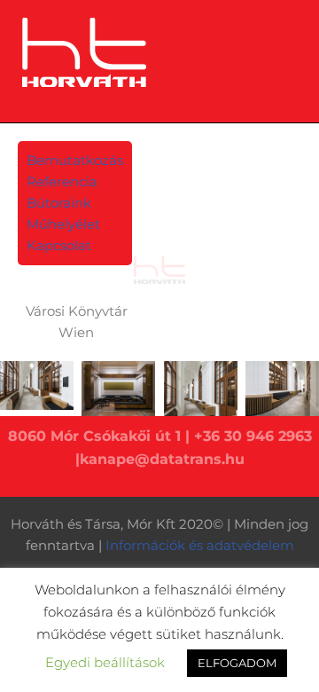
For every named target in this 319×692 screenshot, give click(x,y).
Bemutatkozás (75, 160)
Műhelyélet (63, 224)
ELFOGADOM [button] (237, 663)
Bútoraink (59, 202)
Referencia (62, 181)
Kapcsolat (59, 245)
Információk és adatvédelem (199, 545)
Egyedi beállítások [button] (105, 662)
